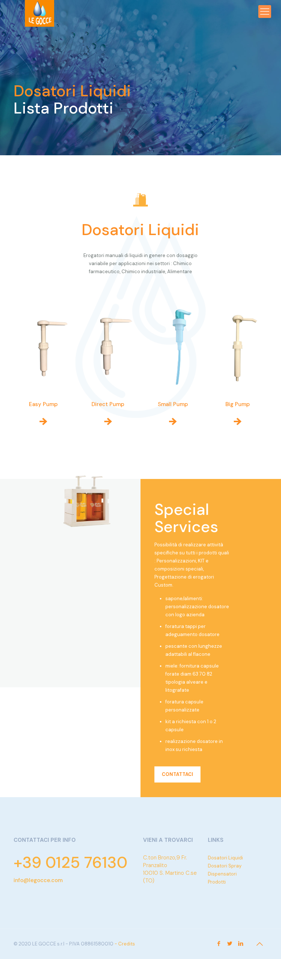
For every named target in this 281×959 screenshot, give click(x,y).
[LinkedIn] (241, 943)
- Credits (125, 944)
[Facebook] (219, 943)
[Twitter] (230, 943)
